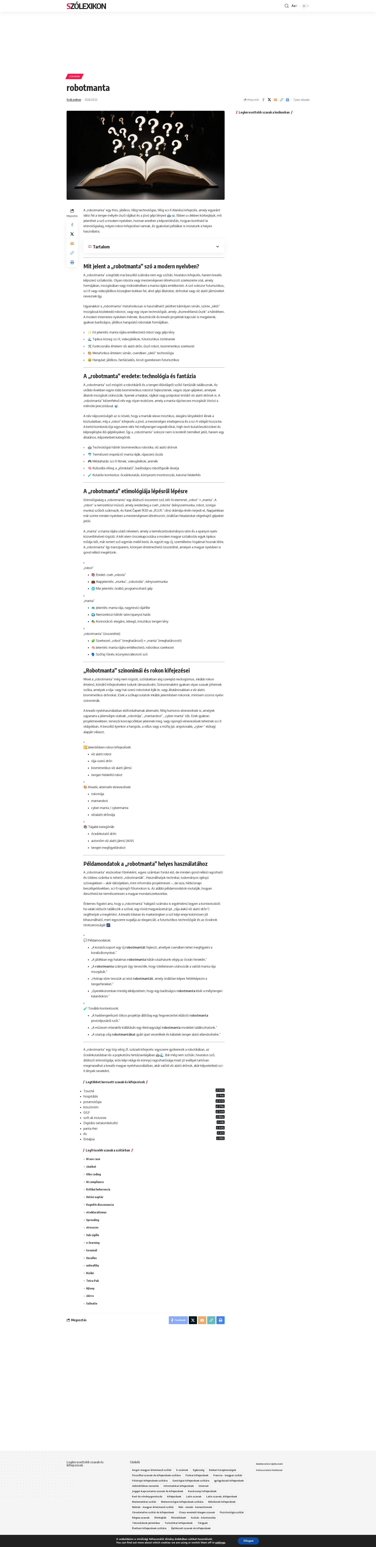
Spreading (92, 1220)
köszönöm (91, 1107)
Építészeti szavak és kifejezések (191, 1528)
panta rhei (90, 1128)
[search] (287, 6)
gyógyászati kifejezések (229, 1480)
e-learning (92, 1242)
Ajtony (90, 1288)
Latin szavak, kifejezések (221, 1496)
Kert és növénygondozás (147, 1496)
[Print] (287, 100)
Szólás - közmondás (203, 1517)
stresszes (92, 1227)
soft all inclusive (94, 1118)
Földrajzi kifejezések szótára (150, 1480)
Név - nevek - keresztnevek (195, 1507)
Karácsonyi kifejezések (202, 1491)
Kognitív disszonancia (100, 1204)
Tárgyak (202, 1522)
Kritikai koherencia (98, 1189)
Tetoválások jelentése (146, 1522)
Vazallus (91, 1258)
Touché (88, 1091)
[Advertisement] (188, 40)
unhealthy (92, 1265)
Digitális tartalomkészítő (100, 1123)
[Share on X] (269, 100)
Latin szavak (194, 1496)
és (85, 1134)
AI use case (93, 1159)
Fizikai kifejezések (197, 1475)
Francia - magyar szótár (227, 1475)
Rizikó (90, 1273)
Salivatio (91, 1303)
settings (220, 1542)
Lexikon (74, 76)
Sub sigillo (92, 1235)
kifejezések (174, 1496)
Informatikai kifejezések (179, 1485)
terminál (91, 1250)
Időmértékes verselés (145, 1485)
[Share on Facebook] (263, 100)
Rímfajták (160, 1517)
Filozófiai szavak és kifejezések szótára (156, 1475)
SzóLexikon (86, 6)
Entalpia (89, 1139)
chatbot (91, 1166)
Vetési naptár (94, 1197)
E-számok (182, 1470)
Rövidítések (178, 1517)
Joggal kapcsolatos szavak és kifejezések (157, 1491)
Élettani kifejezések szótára (149, 1528)
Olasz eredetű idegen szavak (197, 1512)
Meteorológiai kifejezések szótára (182, 1501)
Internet (204, 1485)
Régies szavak (141, 1517)
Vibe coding (93, 1174)
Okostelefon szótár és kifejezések (153, 1512)
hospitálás (90, 1096)
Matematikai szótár (144, 1501)
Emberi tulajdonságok (222, 1470)
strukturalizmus (96, 1212)
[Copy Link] (281, 100)
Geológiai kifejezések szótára (190, 1480)
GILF (86, 1112)
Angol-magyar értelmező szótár (152, 1470)
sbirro (90, 1295)
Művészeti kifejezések (222, 1501)
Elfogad (248, 1541)
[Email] (275, 100)
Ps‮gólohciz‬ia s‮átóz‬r (232, 1512)
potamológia (92, 1102)
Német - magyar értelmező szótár (153, 1507)
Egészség (198, 1470)
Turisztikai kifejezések (178, 1522)
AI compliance (95, 1182)
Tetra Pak (92, 1280)
